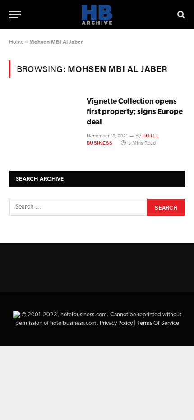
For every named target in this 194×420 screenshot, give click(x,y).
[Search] (180, 15)
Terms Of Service (158, 323)
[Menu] (15, 15)
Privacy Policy (116, 323)
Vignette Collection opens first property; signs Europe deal (135, 112)
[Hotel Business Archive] (97, 14)
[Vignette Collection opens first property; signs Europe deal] (44, 118)
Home (16, 41)
